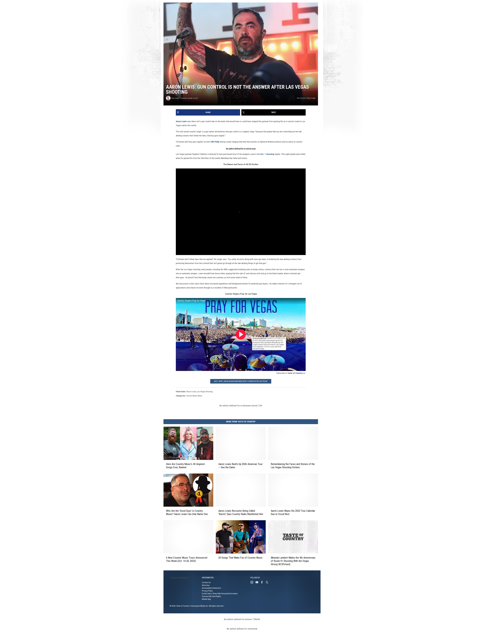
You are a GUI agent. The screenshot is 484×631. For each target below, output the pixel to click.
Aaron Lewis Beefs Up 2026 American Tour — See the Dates (240, 465)
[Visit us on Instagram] (252, 582)
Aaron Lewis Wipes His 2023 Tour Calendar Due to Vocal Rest (293, 512)
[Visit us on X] (267, 582)
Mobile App (206, 599)
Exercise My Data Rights (211, 596)
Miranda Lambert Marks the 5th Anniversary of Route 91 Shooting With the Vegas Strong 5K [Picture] (293, 561)
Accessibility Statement (211, 588)
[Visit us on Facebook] (262, 582)
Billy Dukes (175, 98)
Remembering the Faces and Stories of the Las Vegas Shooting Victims (293, 465)
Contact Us (206, 582)
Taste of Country (295, 373)
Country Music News (194, 396)
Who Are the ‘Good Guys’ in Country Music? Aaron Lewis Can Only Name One (187, 512)
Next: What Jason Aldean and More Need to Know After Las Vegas (240, 381)
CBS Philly (214, 141)
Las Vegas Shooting (205, 392)
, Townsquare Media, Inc (198, 606)
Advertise (206, 585)
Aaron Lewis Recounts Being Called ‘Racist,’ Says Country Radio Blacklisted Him (240, 512)
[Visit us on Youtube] (257, 582)
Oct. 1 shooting (267, 154)
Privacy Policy (207, 591)
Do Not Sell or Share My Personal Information (220, 594)
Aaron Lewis (181, 121)
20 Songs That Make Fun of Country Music (240, 557)
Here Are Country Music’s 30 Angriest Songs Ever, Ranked (185, 465)
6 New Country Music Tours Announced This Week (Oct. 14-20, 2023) (186, 559)
